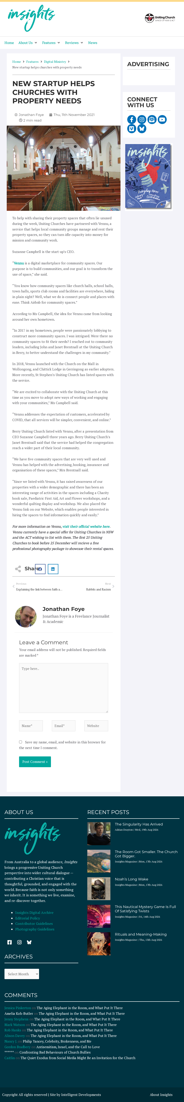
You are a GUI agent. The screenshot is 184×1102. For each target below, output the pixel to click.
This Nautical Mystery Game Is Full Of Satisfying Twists (145, 909)
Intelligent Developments (81, 1094)
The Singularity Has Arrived (139, 824)
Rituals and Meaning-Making (141, 934)
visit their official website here (86, 526)
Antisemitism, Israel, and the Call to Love (68, 1047)
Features (32, 61)
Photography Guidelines (34, 929)
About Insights (161, 1094)
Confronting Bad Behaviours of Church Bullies (55, 1052)
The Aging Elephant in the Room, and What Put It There (80, 1008)
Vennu (19, 263)
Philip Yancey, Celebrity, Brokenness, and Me (57, 1041)
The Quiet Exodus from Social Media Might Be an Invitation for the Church (78, 1058)
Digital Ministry (55, 61)
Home (16, 61)
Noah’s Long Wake (131, 879)
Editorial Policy (28, 918)
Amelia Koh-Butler (18, 1013)
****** (9, 1052)
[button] (28, 43)
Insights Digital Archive (34, 912)
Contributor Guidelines (34, 923)
